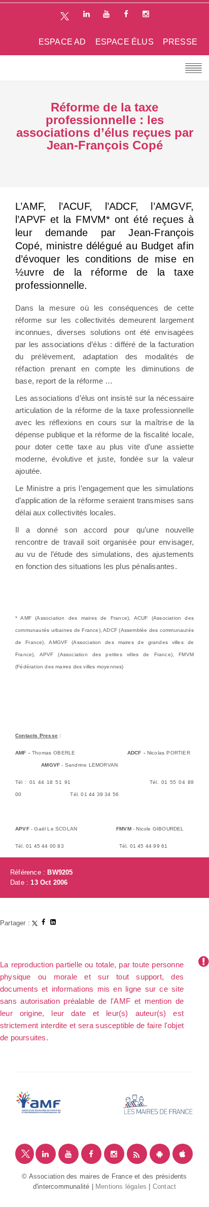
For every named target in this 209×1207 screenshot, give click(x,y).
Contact (164, 1186)
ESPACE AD (62, 41)
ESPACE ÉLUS (124, 41)
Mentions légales (121, 1186)
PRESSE (180, 41)
